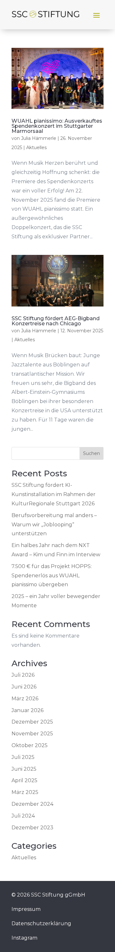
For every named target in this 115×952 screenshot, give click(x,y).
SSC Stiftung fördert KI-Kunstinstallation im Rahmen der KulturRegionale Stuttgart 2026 (54, 494)
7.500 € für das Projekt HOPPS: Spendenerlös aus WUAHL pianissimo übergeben (52, 575)
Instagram (24, 938)
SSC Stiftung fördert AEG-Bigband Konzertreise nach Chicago (56, 321)
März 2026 (25, 699)
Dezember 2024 (32, 804)
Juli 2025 (23, 757)
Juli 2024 (23, 816)
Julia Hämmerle (38, 138)
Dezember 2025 (32, 722)
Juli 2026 (23, 675)
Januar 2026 (27, 710)
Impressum (26, 909)
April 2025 (24, 780)
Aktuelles (36, 147)
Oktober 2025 (30, 745)
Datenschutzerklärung (41, 923)
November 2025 (32, 734)
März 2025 (25, 792)
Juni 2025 (24, 769)
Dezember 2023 (32, 828)
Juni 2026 (24, 687)
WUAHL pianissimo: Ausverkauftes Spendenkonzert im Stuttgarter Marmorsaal (57, 126)
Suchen (91, 453)
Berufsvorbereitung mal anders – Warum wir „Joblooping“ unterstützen (54, 524)
